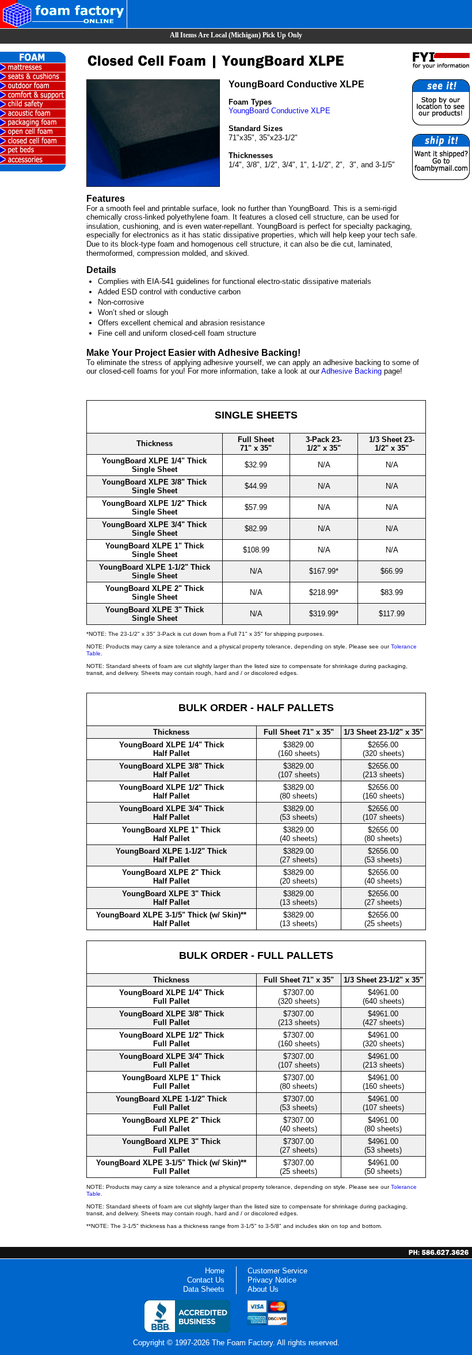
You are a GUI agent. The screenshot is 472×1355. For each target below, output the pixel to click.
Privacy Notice (272, 1280)
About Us (263, 1289)
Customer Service (277, 1270)
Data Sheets (203, 1289)
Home (214, 1270)
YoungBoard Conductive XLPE (279, 110)
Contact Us (205, 1280)
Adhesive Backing (351, 371)
